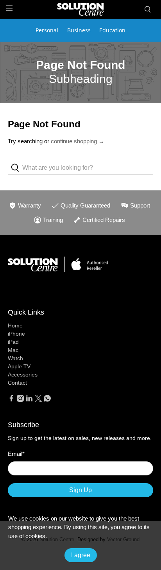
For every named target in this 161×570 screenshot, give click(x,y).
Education (112, 30)
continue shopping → (77, 141)
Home (15, 325)
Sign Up (80, 490)
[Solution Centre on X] (38, 400)
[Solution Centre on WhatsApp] (47, 400)
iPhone (16, 334)
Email (16, 453)
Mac (13, 350)
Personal (47, 30)
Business (79, 30)
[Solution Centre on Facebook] (11, 400)
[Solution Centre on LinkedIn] (29, 400)
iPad (13, 342)
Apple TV (19, 366)
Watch (15, 358)
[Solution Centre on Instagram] (20, 400)
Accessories (23, 374)
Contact (17, 383)
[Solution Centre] (80, 9)
